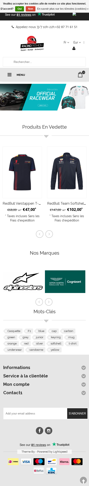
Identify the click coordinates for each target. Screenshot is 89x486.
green (11, 337)
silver (39, 343)
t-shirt (72, 343)
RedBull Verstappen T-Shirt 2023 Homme (36, 203)
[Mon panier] (80, 74)
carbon (68, 331)
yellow (55, 349)
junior (39, 337)
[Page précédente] (39, 302)
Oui (19, 8)
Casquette (14, 331)
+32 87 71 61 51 (66, 27)
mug (71, 337)
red (26, 343)
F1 (29, 331)
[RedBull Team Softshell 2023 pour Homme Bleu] (66, 172)
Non (30, 8)
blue (41, 331)
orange (12, 343)
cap (54, 331)
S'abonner (77, 413)
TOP (83, 480)
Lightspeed (60, 451)
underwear (15, 349)
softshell (56, 343)
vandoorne (36, 349)
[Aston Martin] (65, 300)
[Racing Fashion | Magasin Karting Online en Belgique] (32, 43)
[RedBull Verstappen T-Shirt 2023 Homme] (22, 172)
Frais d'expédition (22, 220)
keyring (56, 337)
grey (26, 337)
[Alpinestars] (23, 300)
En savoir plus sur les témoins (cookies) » (63, 8)
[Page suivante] (49, 302)
